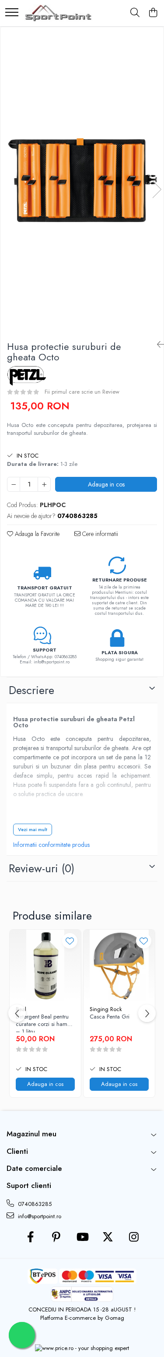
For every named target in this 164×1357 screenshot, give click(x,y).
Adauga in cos (106, 484)
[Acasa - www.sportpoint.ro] (58, 13)
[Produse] (12, 13)
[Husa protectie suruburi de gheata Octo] (82, 180)
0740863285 (34, 1204)
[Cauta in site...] (135, 13)
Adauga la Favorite (36, 533)
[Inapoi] (157, 344)
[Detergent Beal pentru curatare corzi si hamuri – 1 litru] (45, 965)
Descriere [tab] (31, 690)
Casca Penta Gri (109, 1017)
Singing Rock (106, 1009)
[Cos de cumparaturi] (152, 13)
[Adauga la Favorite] (69, 940)
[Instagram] (133, 1237)
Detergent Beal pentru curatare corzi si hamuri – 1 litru (44, 1023)
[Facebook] (30, 1237)
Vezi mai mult (32, 829)
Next (157, 189)
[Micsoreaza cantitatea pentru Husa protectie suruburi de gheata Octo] (13, 484)
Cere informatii (99, 533)
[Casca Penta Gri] (119, 965)
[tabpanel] (82, 180)
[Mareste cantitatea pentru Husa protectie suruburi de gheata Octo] (44, 484)
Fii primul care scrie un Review (82, 392)
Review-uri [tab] (41, 868)
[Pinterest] (56, 1237)
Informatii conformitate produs (51, 845)
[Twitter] (107, 1237)
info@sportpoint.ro (38, 1216)
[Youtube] (82, 1237)
